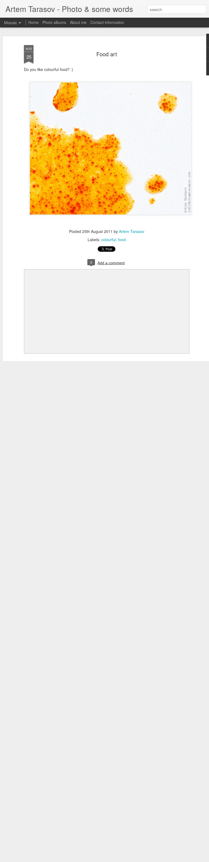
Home (33, 22)
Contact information (107, 22)
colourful (108, 239)
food (122, 239)
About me (78, 22)
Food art (106, 54)
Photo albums (54, 22)
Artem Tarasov (131, 231)
